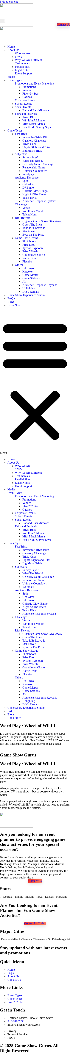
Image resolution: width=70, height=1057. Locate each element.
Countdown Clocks (33, 254)
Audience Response (26, 177)
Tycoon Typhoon (32, 248)
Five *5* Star (30, 93)
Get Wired (28, 184)
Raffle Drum (29, 258)
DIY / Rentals (30, 291)
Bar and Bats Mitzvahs (35, 110)
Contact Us (63, 24)
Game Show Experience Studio (26, 295)
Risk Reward (22, 217)
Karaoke (27, 271)
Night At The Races (34, 194)
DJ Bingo (28, 187)
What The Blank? (32, 160)
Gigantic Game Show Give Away (42, 221)
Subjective (21, 154)
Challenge (21, 204)
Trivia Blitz (29, 117)
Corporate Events (25, 100)
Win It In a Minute (33, 211)
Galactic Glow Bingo (35, 191)
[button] (35, 382)
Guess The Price (32, 224)
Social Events (23, 107)
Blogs (10, 301)
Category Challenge (34, 140)
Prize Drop (28, 244)
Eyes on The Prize (33, 234)
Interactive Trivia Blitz (35, 137)
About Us (13, 49)
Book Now (14, 305)
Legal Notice (22, 70)
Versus (26, 207)
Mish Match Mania (33, 123)
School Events (23, 103)
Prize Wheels (30, 251)
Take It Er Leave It (33, 227)
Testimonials (22, 63)
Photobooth (29, 241)
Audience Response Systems (39, 201)
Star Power (28, 231)
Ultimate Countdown (34, 170)
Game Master (30, 274)
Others (19, 264)
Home (11, 46)
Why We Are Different (28, 60)
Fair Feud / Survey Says (36, 127)
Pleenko (27, 261)
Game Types (14, 130)
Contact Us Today (35, 923)
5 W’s (18, 56)
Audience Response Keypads (39, 285)
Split (25, 180)
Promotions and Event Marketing (34, 83)
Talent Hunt (29, 214)
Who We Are (22, 53)
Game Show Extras (26, 238)
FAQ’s (11, 298)
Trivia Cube (29, 144)
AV (24, 281)
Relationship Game (33, 167)
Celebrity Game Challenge (38, 164)
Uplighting (28, 288)
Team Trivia (29, 197)
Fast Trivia (21, 133)
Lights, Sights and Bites (36, 147)
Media (11, 76)
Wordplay (28, 174)
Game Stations (31, 278)
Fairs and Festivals (26, 113)
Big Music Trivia (32, 150)
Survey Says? (30, 157)
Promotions (29, 86)
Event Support (23, 73)
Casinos (27, 96)
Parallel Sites (22, 66)
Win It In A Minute (33, 120)
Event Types (14, 80)
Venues (26, 90)
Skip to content (9, 1)
